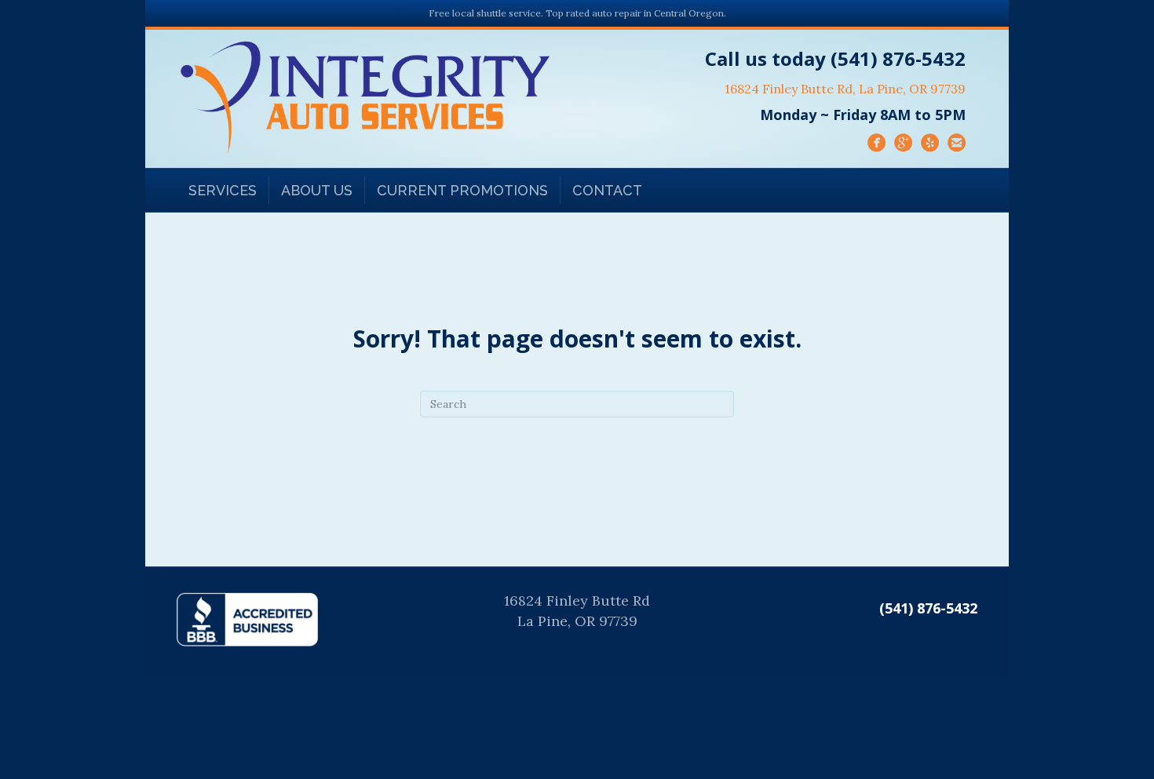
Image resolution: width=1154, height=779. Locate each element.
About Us (316, 190)
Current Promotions (462, 190)
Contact (607, 190)
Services (222, 190)
